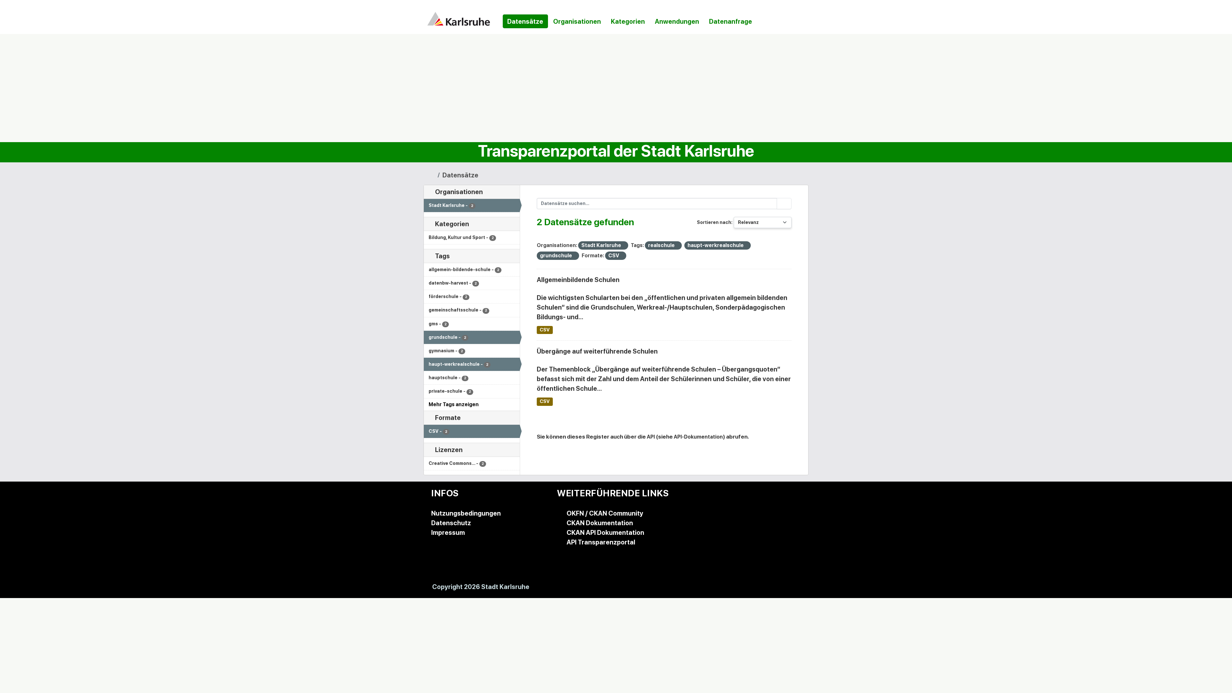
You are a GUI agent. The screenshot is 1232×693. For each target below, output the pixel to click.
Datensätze (525, 21)
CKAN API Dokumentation (605, 532)
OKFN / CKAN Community (605, 513)
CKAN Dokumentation (600, 523)
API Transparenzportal (601, 542)
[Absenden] (784, 203)
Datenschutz (451, 523)
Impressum (448, 532)
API (651, 437)
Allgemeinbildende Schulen (578, 280)
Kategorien (628, 21)
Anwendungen (677, 21)
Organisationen (577, 21)
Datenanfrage (730, 21)
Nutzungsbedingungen (466, 513)
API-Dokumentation (698, 437)
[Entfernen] (623, 246)
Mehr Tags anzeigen (454, 404)
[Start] (432, 175)
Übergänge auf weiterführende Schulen (597, 351)
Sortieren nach (714, 222)
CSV (545, 330)
